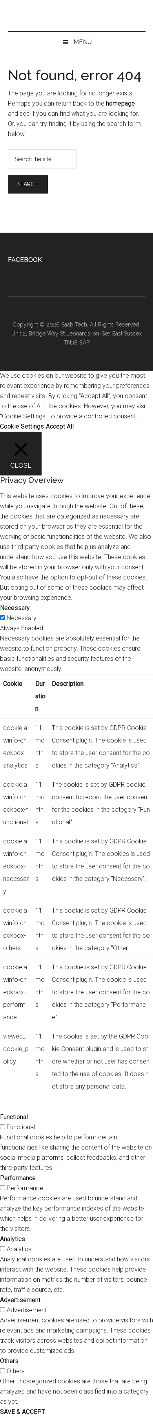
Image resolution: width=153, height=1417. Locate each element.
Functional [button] (14, 1117)
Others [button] (9, 1361)
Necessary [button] (15, 608)
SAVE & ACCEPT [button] (22, 1411)
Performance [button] (18, 1178)
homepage (120, 103)
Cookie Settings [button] (22, 426)
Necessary (21, 618)
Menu (82, 42)
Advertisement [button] (20, 1300)
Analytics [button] (12, 1239)
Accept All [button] (60, 426)
